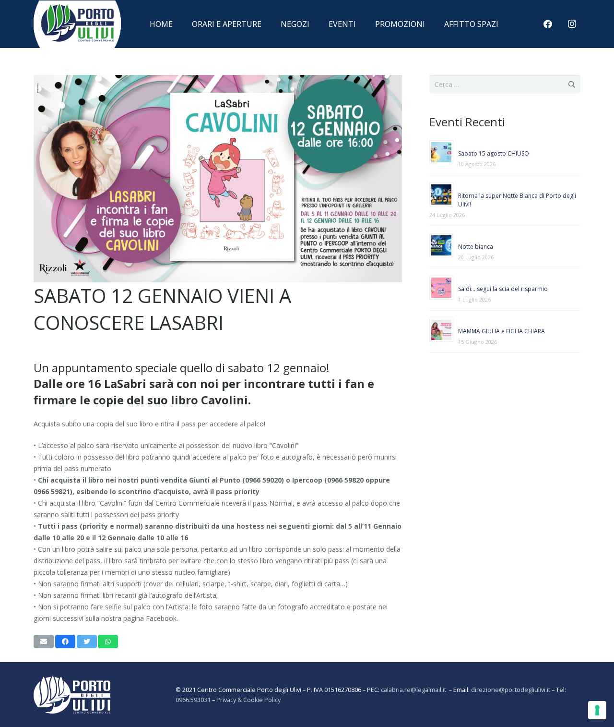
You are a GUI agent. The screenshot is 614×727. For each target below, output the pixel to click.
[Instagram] (571, 24)
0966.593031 (193, 700)
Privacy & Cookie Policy (248, 700)
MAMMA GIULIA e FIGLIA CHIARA (501, 331)
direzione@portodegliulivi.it (510, 690)
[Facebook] (547, 24)
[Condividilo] (65, 641)
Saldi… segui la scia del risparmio (503, 289)
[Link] (77, 35)
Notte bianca (475, 246)
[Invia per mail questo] (44, 641)
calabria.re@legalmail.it (415, 690)
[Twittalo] (87, 641)
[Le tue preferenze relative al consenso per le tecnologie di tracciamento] (597, 710)
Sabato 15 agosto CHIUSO (493, 153)
